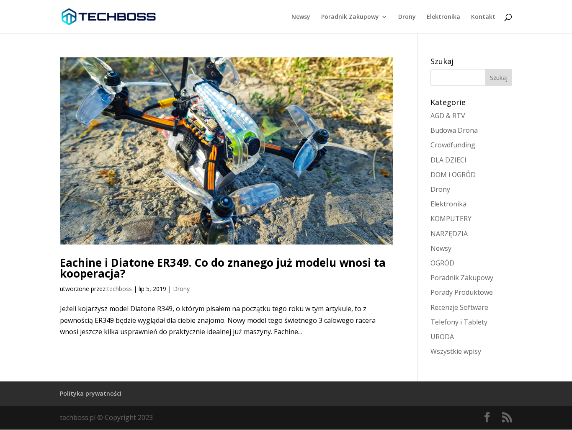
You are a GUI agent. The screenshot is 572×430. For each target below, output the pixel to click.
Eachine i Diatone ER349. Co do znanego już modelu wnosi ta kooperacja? (223, 268)
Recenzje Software (459, 307)
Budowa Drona (454, 130)
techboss (119, 289)
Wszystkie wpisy (455, 351)
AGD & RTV (447, 115)
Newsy (300, 17)
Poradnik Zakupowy (350, 17)
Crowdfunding (452, 144)
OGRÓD (442, 263)
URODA (442, 336)
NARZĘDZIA (449, 233)
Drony (407, 17)
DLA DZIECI (448, 160)
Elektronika (443, 17)
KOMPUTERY (451, 218)
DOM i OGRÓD (453, 174)
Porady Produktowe (461, 292)
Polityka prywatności (90, 393)
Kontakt (483, 17)
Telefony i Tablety (458, 322)
